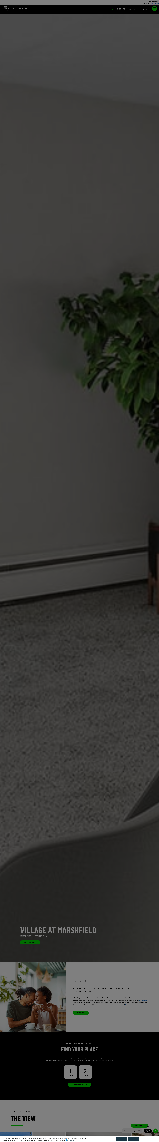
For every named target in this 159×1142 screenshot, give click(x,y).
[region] (79, 1139)
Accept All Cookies (133, 1139)
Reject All (121, 1139)
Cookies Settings (109, 1139)
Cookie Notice (70, 1140)
